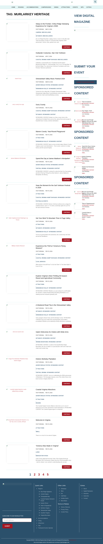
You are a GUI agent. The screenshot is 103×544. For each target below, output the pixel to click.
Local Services (40, 261)
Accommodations (32, 7)
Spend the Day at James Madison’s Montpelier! (53, 158)
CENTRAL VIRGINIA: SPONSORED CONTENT (48, 168)
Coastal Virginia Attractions (45, 389)
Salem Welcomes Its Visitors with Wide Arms (52, 332)
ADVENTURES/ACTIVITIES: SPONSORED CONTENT (50, 85)
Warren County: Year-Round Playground (50, 131)
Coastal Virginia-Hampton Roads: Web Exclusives (51, 59)
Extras (88, 7)
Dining (56, 7)
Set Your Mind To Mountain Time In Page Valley (53, 218)
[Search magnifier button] (95, 1)
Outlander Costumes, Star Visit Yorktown (50, 53)
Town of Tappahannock (88, 203)
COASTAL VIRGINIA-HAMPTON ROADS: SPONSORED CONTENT (53, 111)
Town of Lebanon (87, 101)
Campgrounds (46, 7)
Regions (21, 7)
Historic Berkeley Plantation (46, 359)
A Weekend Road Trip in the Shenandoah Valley (53, 305)
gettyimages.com (65, 542)
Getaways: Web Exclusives (44, 36)
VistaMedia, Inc (72, 540)
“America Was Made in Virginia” (47, 446)
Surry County (40, 105)
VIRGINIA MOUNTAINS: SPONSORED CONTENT (48, 342)
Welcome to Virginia (43, 420)
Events (75, 7)
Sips (82, 7)
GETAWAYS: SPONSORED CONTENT (46, 114)
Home (13, 7)
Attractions (65, 7)
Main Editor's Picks (42, 455)
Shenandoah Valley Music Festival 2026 (50, 79)
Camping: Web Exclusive (43, 32)
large (38, 452)
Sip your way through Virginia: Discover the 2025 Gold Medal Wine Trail (89, 121)
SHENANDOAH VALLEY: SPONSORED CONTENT (49, 88)
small (38, 431)
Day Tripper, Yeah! (87, 110)
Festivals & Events (42, 201)
